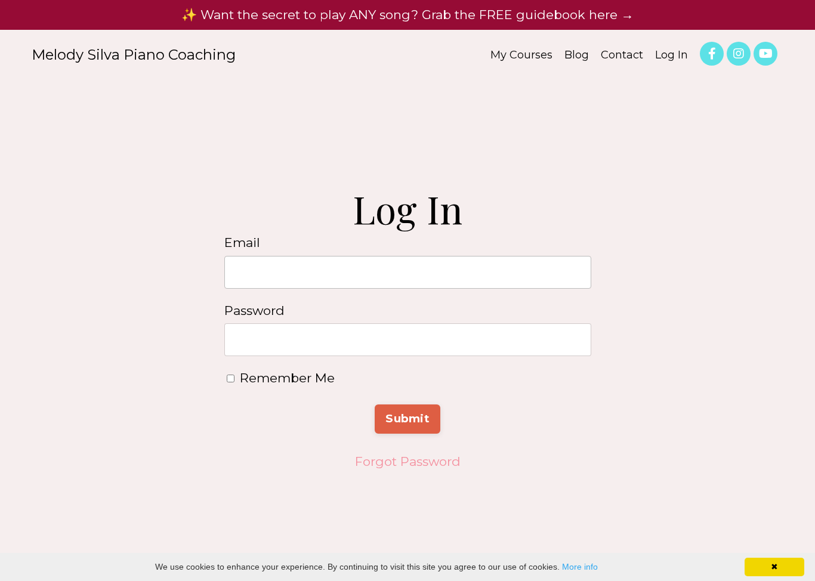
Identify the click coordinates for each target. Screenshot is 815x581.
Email (242, 242)
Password (254, 310)
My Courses (521, 54)
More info (580, 566)
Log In (671, 54)
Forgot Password (408, 461)
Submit (407, 418)
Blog (576, 54)
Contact (622, 54)
